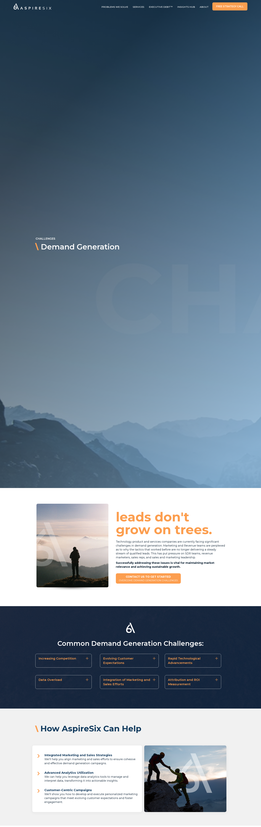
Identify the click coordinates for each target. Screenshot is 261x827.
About (204, 6)
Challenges (45, 238)
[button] (229, 6)
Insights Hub (186, 6)
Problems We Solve (115, 6)
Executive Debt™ (161, 6)
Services (138, 6)
